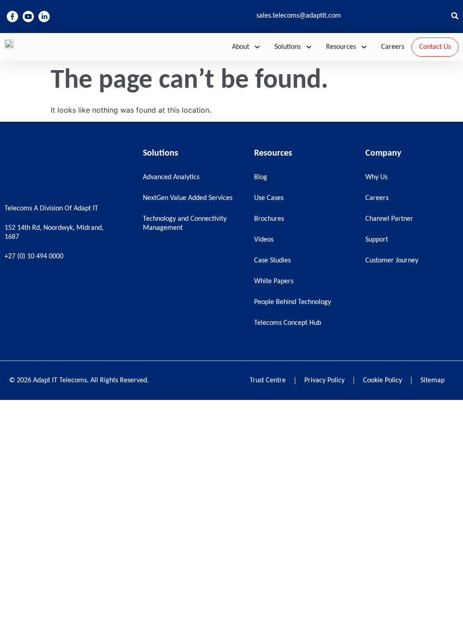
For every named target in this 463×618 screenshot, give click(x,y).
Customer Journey (391, 260)
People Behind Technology (292, 302)
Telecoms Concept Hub (287, 323)
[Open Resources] (364, 47)
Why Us (376, 177)
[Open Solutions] (309, 47)
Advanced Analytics (171, 177)
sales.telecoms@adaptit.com (298, 15)
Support (376, 239)
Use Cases (268, 198)
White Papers (273, 281)
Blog (260, 177)
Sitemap (432, 380)
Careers (376, 198)
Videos (264, 239)
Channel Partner (389, 219)
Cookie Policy (382, 380)
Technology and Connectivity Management (185, 223)
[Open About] (257, 47)
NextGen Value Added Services (187, 198)
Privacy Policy (324, 380)
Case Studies (272, 260)
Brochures (269, 219)
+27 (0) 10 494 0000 (34, 256)
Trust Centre (268, 380)
